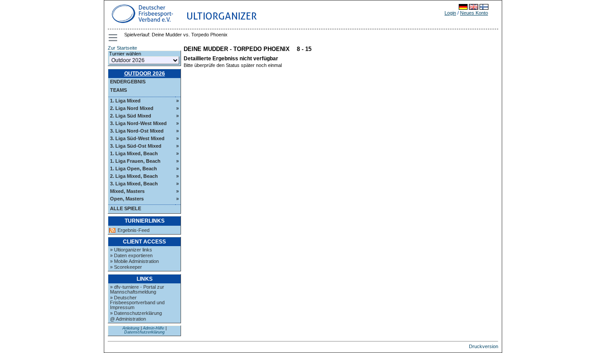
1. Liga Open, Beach (133, 168)
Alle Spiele (125, 208)
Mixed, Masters (127, 191)
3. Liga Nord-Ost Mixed (137, 130)
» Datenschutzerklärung (136, 313)
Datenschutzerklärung (144, 332)
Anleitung (130, 328)
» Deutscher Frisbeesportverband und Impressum (137, 302)
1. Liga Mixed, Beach (134, 153)
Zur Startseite (122, 48)
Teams (118, 90)
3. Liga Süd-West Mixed (137, 138)
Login (450, 13)
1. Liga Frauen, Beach (135, 161)
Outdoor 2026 (144, 73)
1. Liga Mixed (125, 100)
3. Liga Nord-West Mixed (138, 123)
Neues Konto (474, 13)
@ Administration (128, 319)
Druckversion (483, 346)
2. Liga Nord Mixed (131, 108)
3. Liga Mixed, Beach (134, 183)
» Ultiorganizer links (131, 249)
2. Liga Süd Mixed (130, 115)
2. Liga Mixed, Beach (134, 176)
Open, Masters (127, 198)
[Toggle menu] (113, 37)
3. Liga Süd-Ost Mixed (135, 146)
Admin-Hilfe (153, 328)
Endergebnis (128, 81)
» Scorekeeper (126, 267)
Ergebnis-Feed (134, 230)
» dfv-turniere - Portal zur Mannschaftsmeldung (137, 289)
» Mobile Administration (134, 261)
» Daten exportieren (131, 255)
